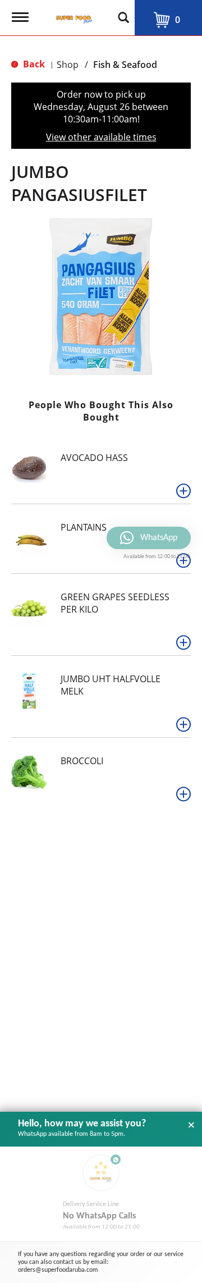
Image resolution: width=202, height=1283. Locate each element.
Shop (68, 64)
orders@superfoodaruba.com (58, 1270)
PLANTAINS (84, 527)
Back (33, 64)
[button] (183, 490)
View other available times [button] (101, 137)
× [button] (191, 1125)
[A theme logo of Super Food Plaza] (71, 14)
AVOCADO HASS (94, 457)
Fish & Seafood (125, 64)
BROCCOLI (82, 761)
